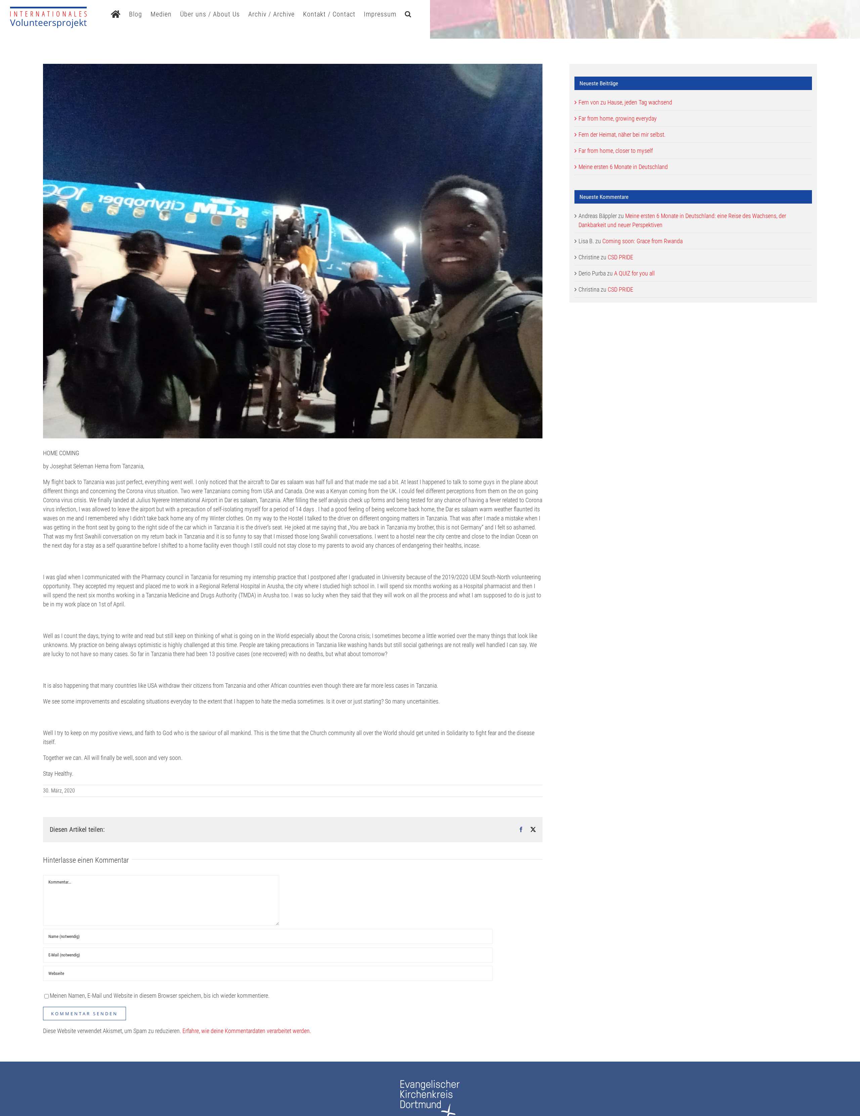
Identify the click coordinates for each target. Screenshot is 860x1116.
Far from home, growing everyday (617, 118)
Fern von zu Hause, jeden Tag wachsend (625, 102)
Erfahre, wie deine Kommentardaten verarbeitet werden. (246, 1030)
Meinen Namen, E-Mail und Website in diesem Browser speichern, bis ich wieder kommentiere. (159, 995)
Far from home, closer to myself (615, 150)
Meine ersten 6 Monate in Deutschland (623, 166)
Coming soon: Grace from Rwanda (642, 241)
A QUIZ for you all (634, 273)
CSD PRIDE (620, 257)
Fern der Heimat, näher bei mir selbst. (621, 134)
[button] (408, 13)
